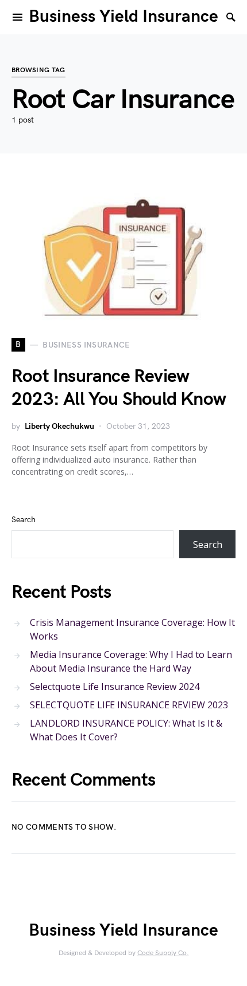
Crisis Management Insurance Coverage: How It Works (132, 629)
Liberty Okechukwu (59, 426)
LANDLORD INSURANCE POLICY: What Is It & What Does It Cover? (126, 730)
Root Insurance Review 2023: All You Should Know (118, 388)
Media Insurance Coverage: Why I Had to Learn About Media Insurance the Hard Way (131, 661)
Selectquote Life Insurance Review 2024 (114, 686)
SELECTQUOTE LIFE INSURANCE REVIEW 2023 (129, 705)
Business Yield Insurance (123, 16)
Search (23, 519)
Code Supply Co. (163, 953)
